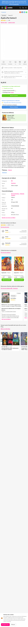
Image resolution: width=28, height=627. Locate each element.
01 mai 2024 (23, 243)
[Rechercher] (20, 7)
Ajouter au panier (14, 95)
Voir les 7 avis (4, 22)
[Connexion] (26, 7)
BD (12, 180)
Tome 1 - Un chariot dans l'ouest (9, 311)
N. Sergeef (4, 275)
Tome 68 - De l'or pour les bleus (9, 314)
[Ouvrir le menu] (2, 7)
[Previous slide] (3, 42)
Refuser (13, 624)
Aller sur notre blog (5, 329)
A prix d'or (4, 12)
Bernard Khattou (15, 193)
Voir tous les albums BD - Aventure (9, 288)
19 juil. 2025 (24, 230)
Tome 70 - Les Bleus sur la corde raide (10, 317)
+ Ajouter (10, 170)
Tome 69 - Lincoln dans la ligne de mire (10, 316)
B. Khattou (9, 275)
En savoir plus (16, 4)
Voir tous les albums (6, 252)
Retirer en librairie (14, 107)
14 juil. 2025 (24, 236)
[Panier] (23, 7)
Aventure (13, 183)
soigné (12, 92)
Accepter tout (5, 624)
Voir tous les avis (5, 227)
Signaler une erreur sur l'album (8, 217)
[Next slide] (24, 42)
